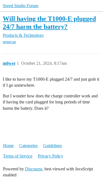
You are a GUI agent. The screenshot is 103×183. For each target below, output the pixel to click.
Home (8, 145)
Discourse (33, 169)
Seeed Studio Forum (20, 5)
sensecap (9, 42)
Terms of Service (17, 156)
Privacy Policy (50, 156)
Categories (28, 145)
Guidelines (52, 145)
